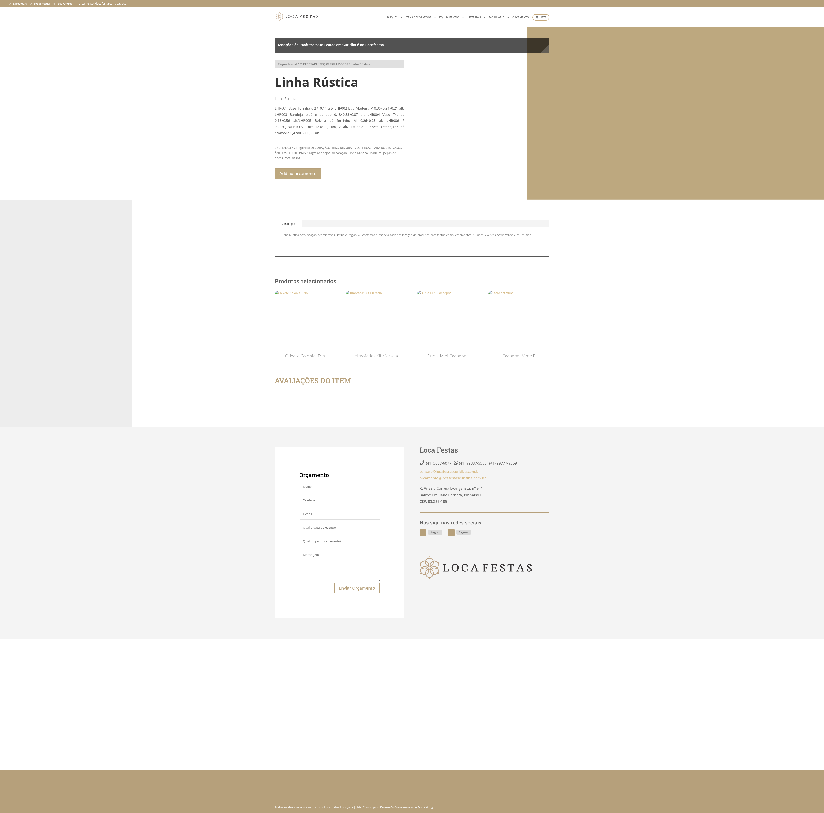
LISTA (542, 17)
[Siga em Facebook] (423, 532)
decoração (339, 153)
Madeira (376, 153)
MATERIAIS (474, 17)
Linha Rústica (358, 153)
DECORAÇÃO (320, 148)
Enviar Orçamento (357, 588)
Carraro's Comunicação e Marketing (406, 807)
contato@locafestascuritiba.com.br (450, 471)
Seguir (435, 532)
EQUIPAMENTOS (449, 17)
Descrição (288, 224)
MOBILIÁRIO (496, 17)
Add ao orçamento (298, 173)
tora (288, 158)
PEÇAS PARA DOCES (333, 64)
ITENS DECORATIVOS (418, 17)
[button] (542, 67)
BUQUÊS (392, 17)
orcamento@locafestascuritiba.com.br (453, 477)
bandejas (323, 153)
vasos (296, 158)
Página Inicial (287, 64)
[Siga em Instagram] (451, 532)
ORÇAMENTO (520, 17)
